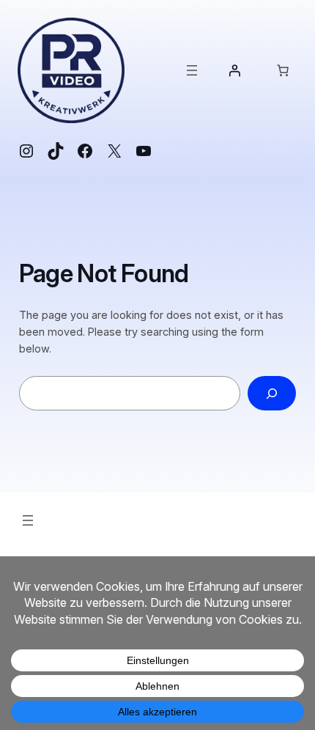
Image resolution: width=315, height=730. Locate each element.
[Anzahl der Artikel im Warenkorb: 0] (282, 70)
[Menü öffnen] (192, 70)
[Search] (272, 393)
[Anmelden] (234, 70)
